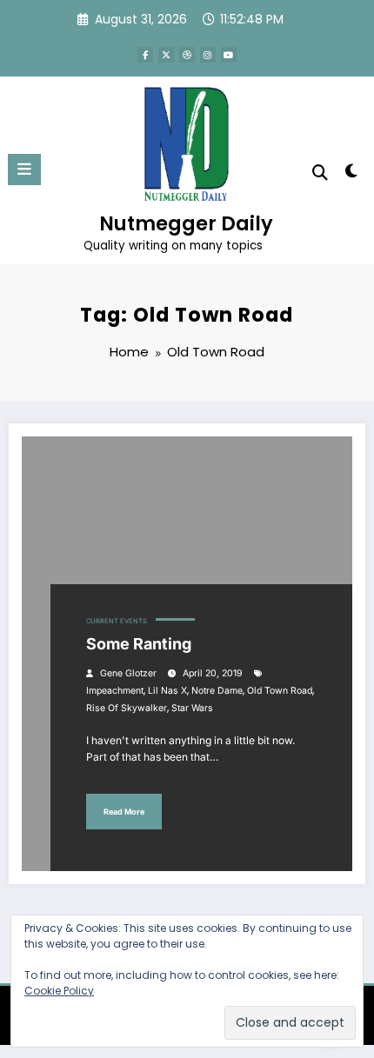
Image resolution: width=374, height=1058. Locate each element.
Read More (124, 811)
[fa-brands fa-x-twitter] (166, 55)
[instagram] (208, 55)
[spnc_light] (352, 174)
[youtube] (229, 55)
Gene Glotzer (128, 673)
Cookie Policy (59, 990)
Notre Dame (217, 690)
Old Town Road (279, 690)
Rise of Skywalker (126, 708)
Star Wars (192, 708)
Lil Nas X (167, 690)
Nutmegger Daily (186, 223)
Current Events (116, 621)
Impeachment (115, 690)
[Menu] (24, 169)
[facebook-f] (145, 55)
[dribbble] (187, 55)
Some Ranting (138, 644)
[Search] (320, 172)
